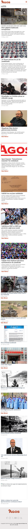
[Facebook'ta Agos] (6, 517)
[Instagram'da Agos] (9, 517)
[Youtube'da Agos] (15, 517)
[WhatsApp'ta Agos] (18, 517)
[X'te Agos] (12, 517)
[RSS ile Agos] (21, 517)
